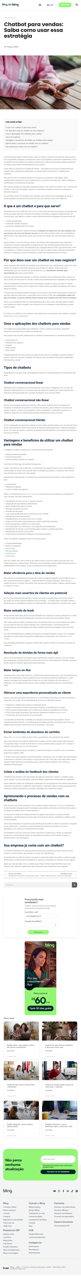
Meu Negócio (34, 1250)
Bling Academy (34, 1207)
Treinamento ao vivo (37, 1213)
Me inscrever (38, 932)
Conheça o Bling (9, 1207)
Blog (30, 1226)
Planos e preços (9, 1210)
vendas (15, 316)
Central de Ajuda (35, 1217)
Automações (34, 1246)
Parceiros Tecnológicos (63, 1213)
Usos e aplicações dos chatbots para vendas (24, 134)
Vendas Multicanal (36, 1234)
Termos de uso (8, 1223)
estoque (63, 713)
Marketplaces (11, 553)
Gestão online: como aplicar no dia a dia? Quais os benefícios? (20, 1046)
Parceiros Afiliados (61, 1210)
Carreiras (6, 1217)
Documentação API (61, 1226)
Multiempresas (34, 1253)
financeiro (60, 805)
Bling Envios (7, 1240)
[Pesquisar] (74, 885)
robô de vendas (31, 494)
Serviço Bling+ (34, 1210)
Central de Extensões (37, 1237)
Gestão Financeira (10, 1247)
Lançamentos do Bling (37, 1220)
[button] (40, 5)
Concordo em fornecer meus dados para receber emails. (58, 1166)
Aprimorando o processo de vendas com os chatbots (27, 143)
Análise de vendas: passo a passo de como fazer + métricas (59, 1086)
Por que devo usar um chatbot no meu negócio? (25, 131)
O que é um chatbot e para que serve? (21, 127)
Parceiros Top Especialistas (64, 1207)
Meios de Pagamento (11, 1250)
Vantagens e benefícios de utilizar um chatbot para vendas (29, 140)
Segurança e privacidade (13, 1220)
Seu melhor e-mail (32, 912)
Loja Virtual (7, 1244)
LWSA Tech (7, 1226)
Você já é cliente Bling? (33, 921)
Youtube (32, 1223)
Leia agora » (11, 1051)
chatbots (34, 211)
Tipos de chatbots (13, 137)
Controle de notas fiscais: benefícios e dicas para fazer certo (59, 1046)
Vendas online (8, 1234)
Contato (6, 1213)
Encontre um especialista (64, 1217)
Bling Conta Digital (10, 1253)
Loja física (7, 1237)
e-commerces (16, 737)
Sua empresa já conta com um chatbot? (21, 147)
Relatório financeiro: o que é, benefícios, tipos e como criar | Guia (58, 1125)
